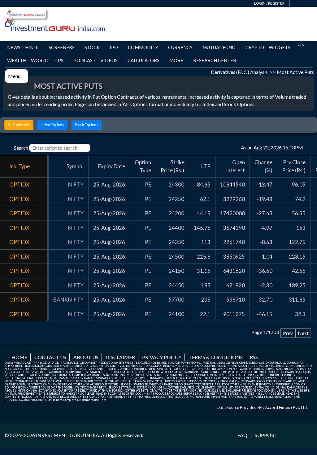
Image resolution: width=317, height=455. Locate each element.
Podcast (84, 60)
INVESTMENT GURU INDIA (67, 435)
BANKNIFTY (68, 299)
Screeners (62, 47)
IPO (114, 47)
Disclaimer (120, 357)
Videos (109, 60)
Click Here (99, 399)
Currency (180, 47)
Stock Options (86, 124)
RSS (254, 357)
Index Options (52, 124)
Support (266, 435)
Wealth (16, 60)
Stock (92, 47)
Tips (58, 60)
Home (19, 357)
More (176, 60)
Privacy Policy (161, 357)
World (40, 60)
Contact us (50, 357)
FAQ (242, 435)
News (13, 47)
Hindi (32, 47)
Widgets (279, 47)
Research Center (214, 60)
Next (303, 333)
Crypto (254, 47)
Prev (288, 333)
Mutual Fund (219, 47)
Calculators (143, 60)
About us (85, 357)
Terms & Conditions (216, 357)
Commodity (143, 47)
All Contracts (19, 124)
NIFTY (76, 184)
